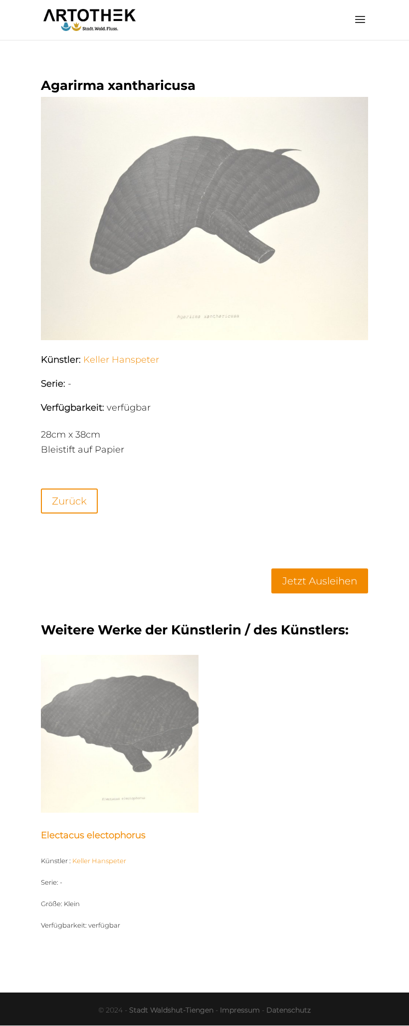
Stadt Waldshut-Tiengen (171, 1010)
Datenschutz (288, 1010)
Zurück (69, 501)
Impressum (240, 1010)
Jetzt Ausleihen (319, 581)
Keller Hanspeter (121, 359)
